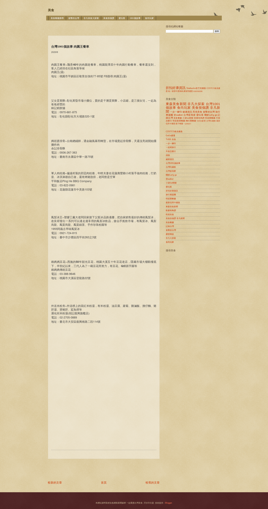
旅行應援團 (171, 194)
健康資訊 (187, 111)
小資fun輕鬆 (187, 118)
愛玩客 (122, 18)
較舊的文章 (153, 482)
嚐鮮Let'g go (210, 115)
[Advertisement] (104, 26)
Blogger (168, 503)
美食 (51, 10)
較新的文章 (55, 482)
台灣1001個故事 (173, 163)
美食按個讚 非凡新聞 (175, 218)
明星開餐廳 (210, 118)
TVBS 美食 (171, 139)
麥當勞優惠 (188, 91)
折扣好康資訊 (175, 88)
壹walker (178, 115)
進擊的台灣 (73, 18)
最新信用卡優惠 (173, 202)
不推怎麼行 (171, 151)
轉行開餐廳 (191, 121)
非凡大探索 (196, 104)
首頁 (104, 482)
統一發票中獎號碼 (175, 91)
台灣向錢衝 (211, 121)
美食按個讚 (108, 18)
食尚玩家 (149, 18)
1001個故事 (135, 18)
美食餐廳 (178, 118)
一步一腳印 (176, 111)
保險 (168, 155)
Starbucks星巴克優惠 (196, 88)
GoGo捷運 (201, 121)
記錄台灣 (170, 226)
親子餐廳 (179, 124)
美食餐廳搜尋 (57, 18)
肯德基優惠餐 (198, 91)
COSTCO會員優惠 (174, 131)
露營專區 (170, 234)
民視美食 (197, 111)
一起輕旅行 (187, 124)
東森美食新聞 (176, 104)
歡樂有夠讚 (199, 118)
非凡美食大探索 (91, 18)
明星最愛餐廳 (179, 121)
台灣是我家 (189, 115)
